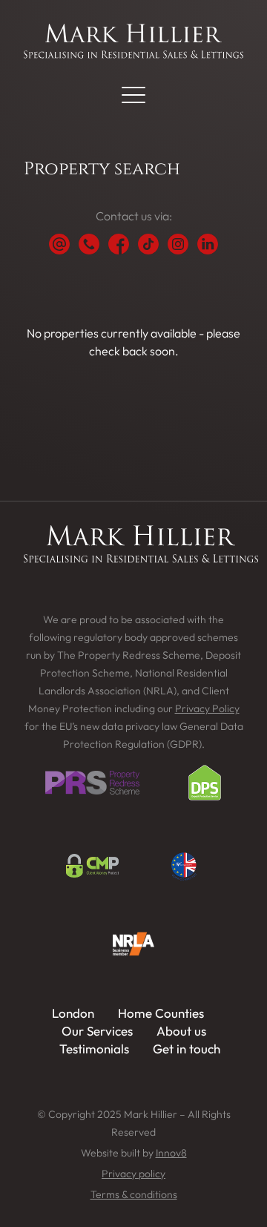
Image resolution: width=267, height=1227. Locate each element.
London (73, 1013)
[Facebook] (118, 244)
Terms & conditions (133, 1194)
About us (181, 1031)
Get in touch (186, 1048)
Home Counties (161, 1013)
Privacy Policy (207, 708)
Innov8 (171, 1152)
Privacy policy (133, 1173)
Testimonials (94, 1048)
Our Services (97, 1031)
